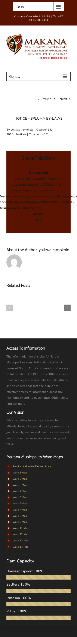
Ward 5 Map (20, 497)
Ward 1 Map (20, 472)
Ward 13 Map (21, 540)
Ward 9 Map (20, 522)
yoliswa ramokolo (22, 130)
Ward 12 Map (21, 534)
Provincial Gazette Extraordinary (32, 466)
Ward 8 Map (20, 516)
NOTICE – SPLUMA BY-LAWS (39, 118)
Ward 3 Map (20, 485)
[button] (9, 308)
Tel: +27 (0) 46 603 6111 (46, 18)
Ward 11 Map (21, 528)
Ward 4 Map (20, 491)
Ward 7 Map (20, 509)
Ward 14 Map (21, 546)
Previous (48, 99)
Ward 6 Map (20, 503)
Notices (21, 134)
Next (63, 99)
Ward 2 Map (20, 479)
